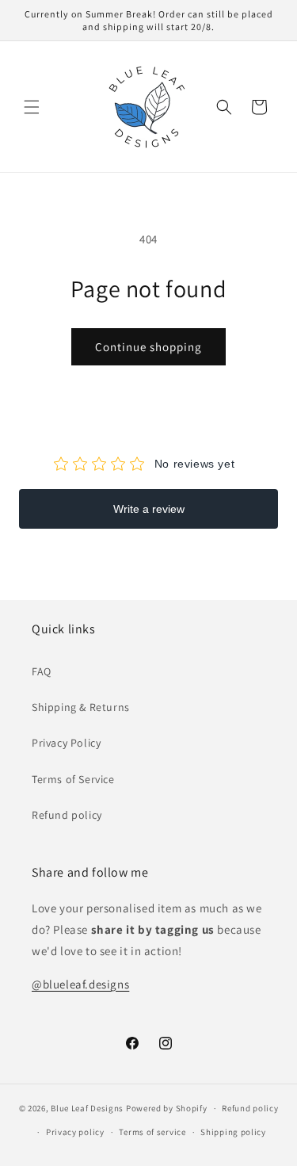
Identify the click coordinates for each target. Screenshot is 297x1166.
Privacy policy (75, 1131)
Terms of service (152, 1131)
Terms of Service (73, 779)
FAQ (41, 671)
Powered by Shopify (167, 1108)
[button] (31, 107)
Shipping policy (233, 1131)
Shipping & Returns (81, 707)
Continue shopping (148, 346)
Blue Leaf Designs (87, 1108)
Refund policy (67, 815)
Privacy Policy (66, 743)
